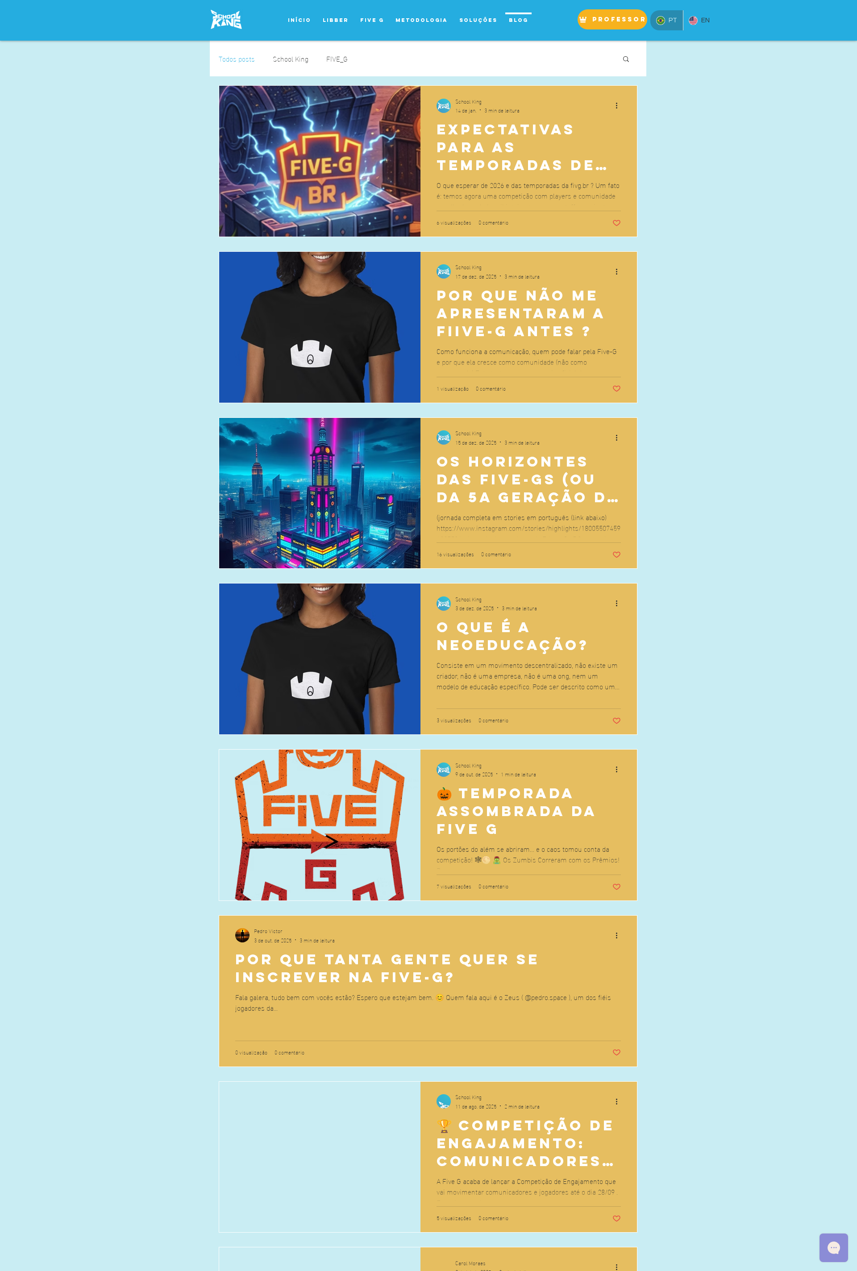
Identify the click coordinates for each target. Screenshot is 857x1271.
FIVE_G (337, 58)
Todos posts (237, 58)
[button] (626, 59)
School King (290, 58)
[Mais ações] (619, 105)
